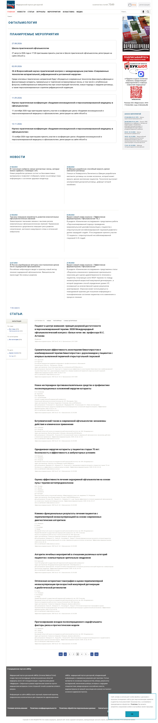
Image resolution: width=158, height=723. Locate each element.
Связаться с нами (105, 708)
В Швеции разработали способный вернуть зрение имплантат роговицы (88, 170)
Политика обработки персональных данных (77, 708)
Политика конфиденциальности (43, 708)
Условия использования (17, 708)
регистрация (144, 5)
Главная (10, 16)
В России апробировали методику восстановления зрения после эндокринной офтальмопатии (34, 266)
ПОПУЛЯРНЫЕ (57, 320)
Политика (134, 704)
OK (132, 714)
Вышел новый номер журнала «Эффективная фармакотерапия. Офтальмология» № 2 (86, 218)
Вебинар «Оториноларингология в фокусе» (134, 146)
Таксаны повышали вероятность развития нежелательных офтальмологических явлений (34, 218)
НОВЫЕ (49, 320)
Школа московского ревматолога (133, 132)
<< (61, 654)
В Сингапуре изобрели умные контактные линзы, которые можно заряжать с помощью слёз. (34, 170)
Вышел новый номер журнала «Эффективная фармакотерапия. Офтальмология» (86, 266)
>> (97, 654)
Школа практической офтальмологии (30, 48)
